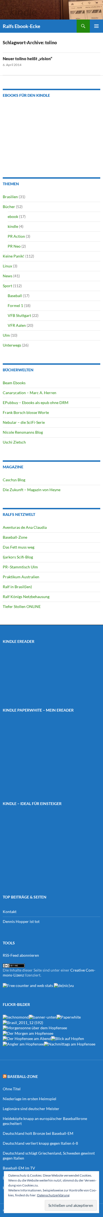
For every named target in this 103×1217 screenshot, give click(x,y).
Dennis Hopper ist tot (21, 921)
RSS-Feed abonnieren (21, 955)
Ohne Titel (12, 1088)
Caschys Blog (14, 479)
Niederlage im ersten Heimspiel (29, 1098)
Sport (7, 285)
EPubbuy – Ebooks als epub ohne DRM (35, 402)
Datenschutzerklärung (53, 1195)
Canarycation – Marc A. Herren (29, 392)
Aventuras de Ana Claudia (25, 527)
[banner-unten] (43, 1016)
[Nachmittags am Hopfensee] (69, 1043)
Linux (7, 266)
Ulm (6, 335)
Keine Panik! (13, 256)
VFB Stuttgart (19, 315)
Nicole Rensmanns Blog (23, 432)
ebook (13, 216)
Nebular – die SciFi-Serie (24, 422)
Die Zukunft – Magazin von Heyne (31, 489)
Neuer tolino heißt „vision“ (27, 58)
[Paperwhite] (69, 1016)
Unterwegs (12, 345)
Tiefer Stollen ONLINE (22, 606)
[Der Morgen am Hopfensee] (28, 1032)
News (7, 275)
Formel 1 (15, 305)
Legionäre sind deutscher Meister (31, 1108)
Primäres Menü (96, 26)
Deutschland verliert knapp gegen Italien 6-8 (40, 1143)
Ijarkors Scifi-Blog (18, 557)
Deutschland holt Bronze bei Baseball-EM (38, 1133)
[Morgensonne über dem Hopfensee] (35, 1027)
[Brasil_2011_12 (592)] (23, 1022)
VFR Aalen (17, 325)
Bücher (9, 206)
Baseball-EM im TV (19, 1168)
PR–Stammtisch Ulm (20, 567)
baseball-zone (22, 1076)
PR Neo (14, 246)
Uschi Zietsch (14, 442)
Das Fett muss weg (18, 547)
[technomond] (16, 1016)
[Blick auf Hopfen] (67, 1038)
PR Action (16, 236)
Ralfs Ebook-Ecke (21, 26)
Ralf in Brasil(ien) (17, 586)
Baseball (15, 295)
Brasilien (10, 196)
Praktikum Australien (21, 576)
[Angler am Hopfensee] (23, 1043)
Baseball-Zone (15, 537)
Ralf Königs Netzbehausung (26, 596)
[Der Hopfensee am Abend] (27, 1038)
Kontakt (9, 911)
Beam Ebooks (14, 382)
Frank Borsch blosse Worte (26, 412)
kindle (13, 226)
